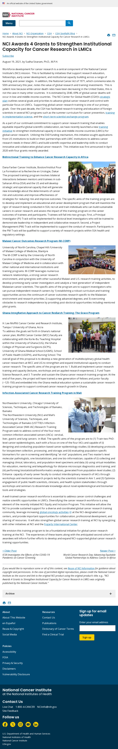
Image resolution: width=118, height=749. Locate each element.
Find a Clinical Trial (53, 634)
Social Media (9, 634)
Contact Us (48, 617)
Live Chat (7, 707)
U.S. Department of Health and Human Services (26, 733)
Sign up (87, 637)
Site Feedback (10, 711)
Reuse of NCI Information (81, 568)
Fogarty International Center (60, 524)
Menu (9, 23)
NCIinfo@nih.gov (47, 707)
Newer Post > (108, 550)
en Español (8, 623)
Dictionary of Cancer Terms (58, 629)
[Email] (114, 35)
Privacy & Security (12, 663)
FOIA (5, 657)
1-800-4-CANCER (25, 707)
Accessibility (9, 651)
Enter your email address (93, 622)
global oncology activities (54, 512)
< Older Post (9, 550)
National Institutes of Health (16, 737)
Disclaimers (9, 668)
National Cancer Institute (14, 740)
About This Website (13, 617)
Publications (49, 623)
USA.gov (6, 744)
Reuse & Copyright (13, 629)
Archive (10, 593)
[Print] (108, 35)
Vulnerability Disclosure (16, 674)
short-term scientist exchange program (65, 116)
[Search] (69, 23)
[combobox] (42, 23)
